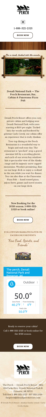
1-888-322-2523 (23, 28)
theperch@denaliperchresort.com (23, 397)
